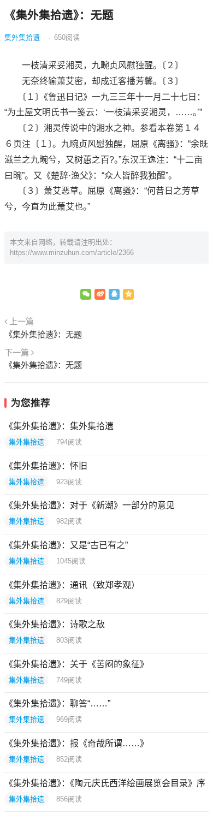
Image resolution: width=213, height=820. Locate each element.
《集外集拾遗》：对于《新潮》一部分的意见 (89, 505)
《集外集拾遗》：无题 (43, 334)
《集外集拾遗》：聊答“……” (57, 703)
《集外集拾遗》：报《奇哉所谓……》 (76, 743)
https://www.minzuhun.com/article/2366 (72, 252)
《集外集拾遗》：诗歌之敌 (54, 624)
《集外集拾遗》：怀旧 (45, 466)
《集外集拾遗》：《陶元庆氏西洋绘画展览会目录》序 (104, 783)
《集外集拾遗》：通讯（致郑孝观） (72, 585)
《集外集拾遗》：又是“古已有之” (66, 545)
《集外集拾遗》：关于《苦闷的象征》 (76, 664)
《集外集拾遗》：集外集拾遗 (59, 426)
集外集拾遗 (22, 37)
